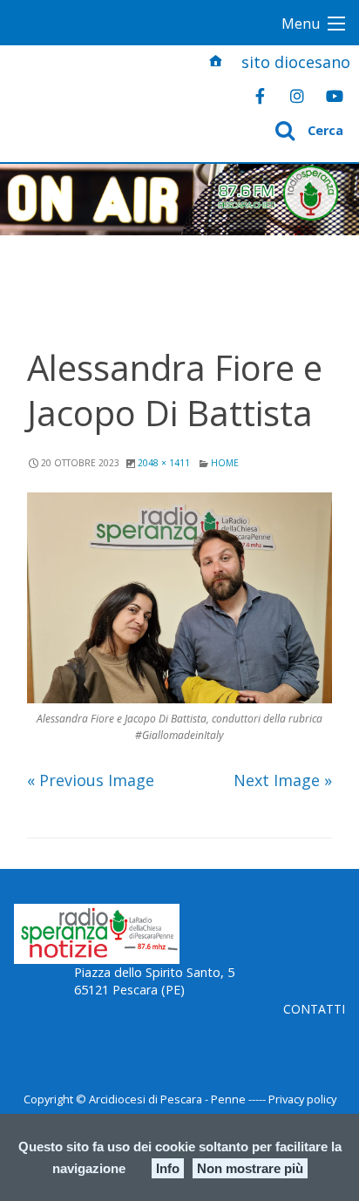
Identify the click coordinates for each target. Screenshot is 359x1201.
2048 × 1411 (164, 463)
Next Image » (283, 780)
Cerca (325, 130)
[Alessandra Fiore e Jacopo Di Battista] (180, 597)
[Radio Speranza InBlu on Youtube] (334, 95)
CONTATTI (314, 1009)
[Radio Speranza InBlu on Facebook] (259, 95)
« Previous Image (90, 780)
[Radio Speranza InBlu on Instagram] (297, 95)
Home (225, 463)
